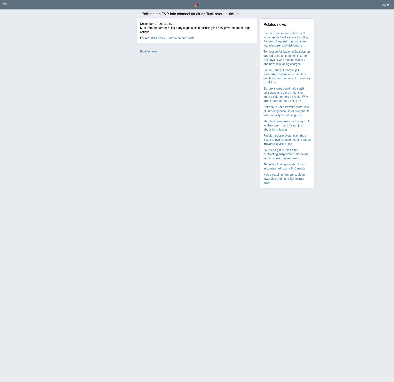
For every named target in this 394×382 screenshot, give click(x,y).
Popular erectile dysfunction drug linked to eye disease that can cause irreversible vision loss (287, 139)
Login (385, 4)
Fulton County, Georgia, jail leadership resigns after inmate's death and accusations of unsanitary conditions (286, 76)
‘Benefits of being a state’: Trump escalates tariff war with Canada (284, 166)
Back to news (148, 51)
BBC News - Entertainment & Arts (172, 38)
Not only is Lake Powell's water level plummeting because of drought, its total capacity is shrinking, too (286, 111)
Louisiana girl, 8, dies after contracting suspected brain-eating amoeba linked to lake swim (285, 154)
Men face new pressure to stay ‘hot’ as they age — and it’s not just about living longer (286, 125)
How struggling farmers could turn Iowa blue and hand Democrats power (285, 178)
